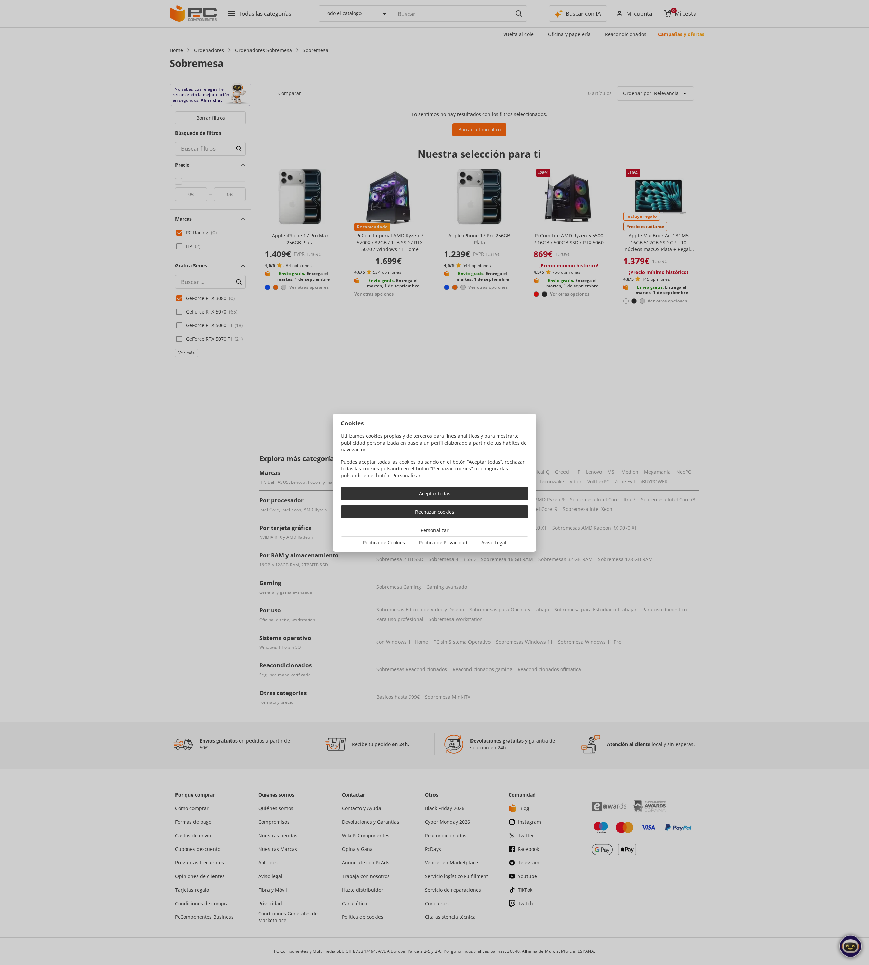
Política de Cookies (384, 542)
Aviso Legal (493, 542)
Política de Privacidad (443, 542)
